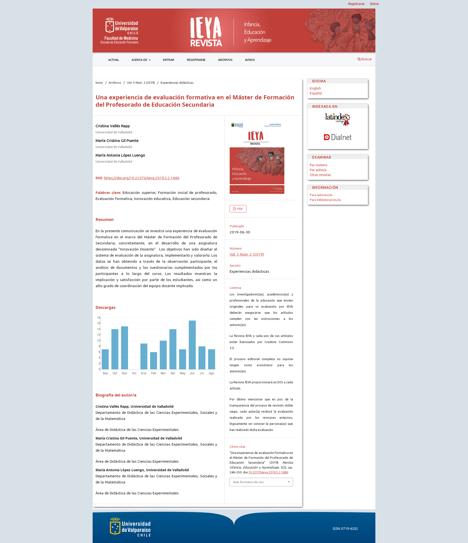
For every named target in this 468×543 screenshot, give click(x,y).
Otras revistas (320, 175)
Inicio (99, 82)
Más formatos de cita (248, 482)
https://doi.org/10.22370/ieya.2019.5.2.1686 (141, 178)
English (315, 88)
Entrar (168, 59)
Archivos (225, 59)
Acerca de (140, 59)
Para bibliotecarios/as (325, 199)
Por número (318, 165)
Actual (113, 59)
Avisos (250, 59)
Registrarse (196, 59)
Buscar (366, 59)
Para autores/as (321, 195)
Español (316, 93)
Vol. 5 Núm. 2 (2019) (141, 82)
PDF (239, 208)
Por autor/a (318, 170)
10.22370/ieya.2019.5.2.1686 (268, 472)
